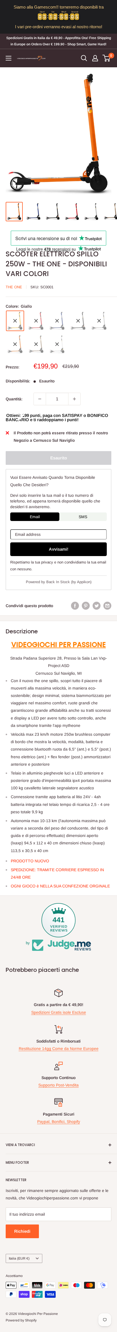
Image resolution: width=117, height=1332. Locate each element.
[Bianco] (57, 344)
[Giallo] (15, 321)
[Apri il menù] (8, 58)
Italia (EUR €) (19, 1258)
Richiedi (22, 1231)
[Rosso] (36, 321)
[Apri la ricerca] (84, 58)
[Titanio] (36, 344)
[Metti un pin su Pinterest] (86, 605)
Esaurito (58, 457)
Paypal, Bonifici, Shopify (58, 1121)
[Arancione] (15, 344)
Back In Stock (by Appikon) (68, 582)
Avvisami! (58, 549)
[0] (106, 58)
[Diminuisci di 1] (40, 399)
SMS (83, 516)
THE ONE (14, 287)
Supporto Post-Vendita (58, 1085)
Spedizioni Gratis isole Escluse (58, 1012)
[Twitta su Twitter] (97, 605)
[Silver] (99, 321)
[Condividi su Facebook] (75, 605)
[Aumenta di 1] (74, 399)
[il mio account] (95, 58)
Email (35, 516)
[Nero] (78, 321)
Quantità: (14, 399)
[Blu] (57, 321)
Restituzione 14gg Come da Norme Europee (59, 1048)
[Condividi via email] (107, 605)
